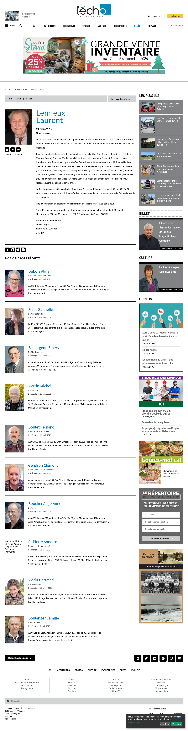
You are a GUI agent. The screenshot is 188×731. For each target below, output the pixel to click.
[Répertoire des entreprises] (161, 498)
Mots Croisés (161, 688)
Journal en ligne (161, 685)
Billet (144, 213)
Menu (12, 25)
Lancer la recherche (160, 538)
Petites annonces (116, 682)
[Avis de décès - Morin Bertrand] (70, 591)
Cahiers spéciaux (116, 688)
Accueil (8, 89)
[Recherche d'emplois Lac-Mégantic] (161, 391)
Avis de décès (21, 89)
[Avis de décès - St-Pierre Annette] (70, 553)
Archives (72, 688)
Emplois (151, 25)
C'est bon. (176, 724)
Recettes (161, 682)
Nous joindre (27, 688)
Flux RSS (116, 691)
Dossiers (72, 691)
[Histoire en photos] (161, 559)
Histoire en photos (161, 691)
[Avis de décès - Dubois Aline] (70, 282)
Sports (86, 25)
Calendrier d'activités (161, 679)
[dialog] (155, 721)
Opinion (145, 299)
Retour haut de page (18, 658)
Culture (102, 25)
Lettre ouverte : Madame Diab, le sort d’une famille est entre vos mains (160, 336)
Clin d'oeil (71, 685)
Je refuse (164, 724)
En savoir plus (134, 722)
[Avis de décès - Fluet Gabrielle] (70, 321)
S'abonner (175, 16)
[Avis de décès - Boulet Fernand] (70, 438)
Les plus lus (149, 96)
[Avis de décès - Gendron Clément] (70, 476)
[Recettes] (161, 452)
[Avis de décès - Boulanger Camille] (70, 629)
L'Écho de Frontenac (28, 708)
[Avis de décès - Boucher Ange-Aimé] (70, 515)
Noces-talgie (149, 349)
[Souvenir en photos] (161, 583)
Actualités (50, 25)
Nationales (69, 25)
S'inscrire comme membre (27, 682)
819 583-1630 (10, 719)
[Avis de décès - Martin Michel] (70, 397)
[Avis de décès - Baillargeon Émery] (70, 359)
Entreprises (120, 25)
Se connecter (154, 16)
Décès (137, 25)
